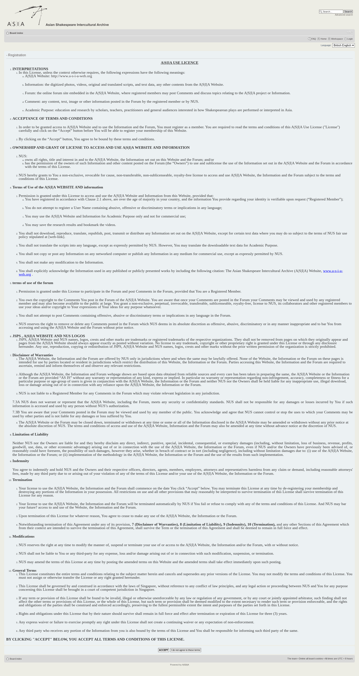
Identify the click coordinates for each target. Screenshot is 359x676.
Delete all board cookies (311, 658)
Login (350, 39)
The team (292, 658)
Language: (326, 45)
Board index (16, 33)
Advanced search (344, 14)
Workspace (337, 39)
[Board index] (58, 15)
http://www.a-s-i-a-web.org (71, 76)
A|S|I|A (185, 665)
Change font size (350, 32)
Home (324, 39)
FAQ (313, 39)
